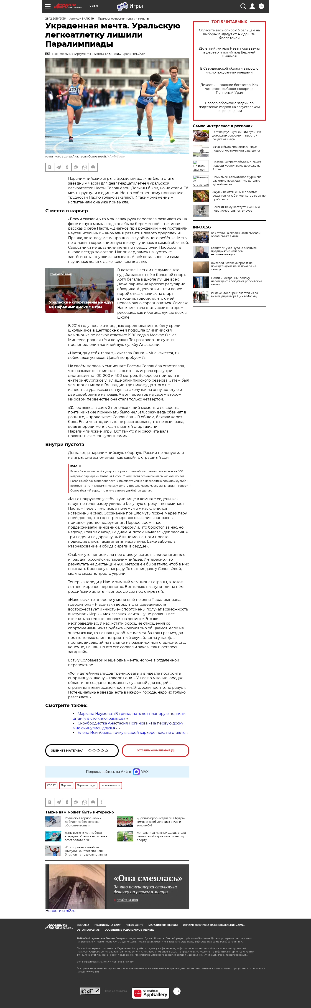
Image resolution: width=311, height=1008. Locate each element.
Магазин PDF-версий (163, 925)
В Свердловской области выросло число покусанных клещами (229, 70)
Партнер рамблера (116, 991)
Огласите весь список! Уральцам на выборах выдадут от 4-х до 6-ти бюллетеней (229, 34)
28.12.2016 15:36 (55, 18)
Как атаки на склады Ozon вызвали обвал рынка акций (235, 234)
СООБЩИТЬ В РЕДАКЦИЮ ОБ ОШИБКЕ (129, 929)
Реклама (83, 925)
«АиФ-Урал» (116, 156)
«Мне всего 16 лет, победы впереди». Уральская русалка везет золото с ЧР (86, 836)
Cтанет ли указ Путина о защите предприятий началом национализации (234, 251)
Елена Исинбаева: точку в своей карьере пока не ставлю (132, 732)
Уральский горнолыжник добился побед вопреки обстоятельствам (83, 821)
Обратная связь (88, 929)
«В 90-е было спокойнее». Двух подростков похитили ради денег (236, 148)
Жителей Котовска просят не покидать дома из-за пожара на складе (233, 266)
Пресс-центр (134, 925)
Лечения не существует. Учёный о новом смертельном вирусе (236, 208)
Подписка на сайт (107, 925)
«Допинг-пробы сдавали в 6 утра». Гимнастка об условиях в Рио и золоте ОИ (161, 821)
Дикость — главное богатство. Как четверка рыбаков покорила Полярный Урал (229, 89)
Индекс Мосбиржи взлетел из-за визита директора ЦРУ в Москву (234, 294)
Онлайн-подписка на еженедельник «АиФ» (214, 925)
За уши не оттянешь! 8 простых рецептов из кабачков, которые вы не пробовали (238, 195)
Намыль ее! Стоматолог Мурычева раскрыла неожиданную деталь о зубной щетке (236, 180)
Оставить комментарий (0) (155, 750)
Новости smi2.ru (60, 911)
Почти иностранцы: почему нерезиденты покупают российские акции (236, 281)
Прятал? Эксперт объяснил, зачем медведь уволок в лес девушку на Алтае (236, 165)
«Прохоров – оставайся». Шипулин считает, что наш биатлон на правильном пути (86, 851)
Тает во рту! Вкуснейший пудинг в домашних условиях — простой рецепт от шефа (236, 135)
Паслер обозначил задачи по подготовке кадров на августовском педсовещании (229, 107)
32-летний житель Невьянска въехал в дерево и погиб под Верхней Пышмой (229, 52)
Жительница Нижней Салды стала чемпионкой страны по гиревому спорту (161, 836)
